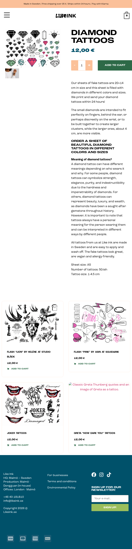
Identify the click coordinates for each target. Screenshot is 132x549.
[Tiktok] (109, 474)
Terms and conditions (61, 481)
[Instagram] (101, 474)
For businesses (57, 475)
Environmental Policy (61, 487)
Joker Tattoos (16, 433)
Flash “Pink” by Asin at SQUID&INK (96, 352)
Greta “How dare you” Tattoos (94, 433)
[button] (18, 369)
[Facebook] (93, 474)
